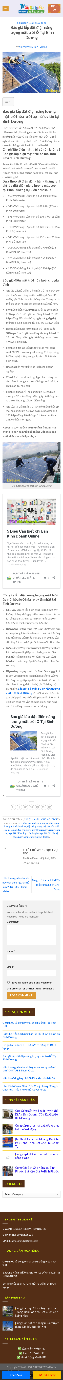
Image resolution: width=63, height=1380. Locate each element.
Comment (13, 921)
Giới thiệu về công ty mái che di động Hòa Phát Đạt (29, 1024)
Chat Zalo (16, 1374)
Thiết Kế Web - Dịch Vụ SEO (33, 47)
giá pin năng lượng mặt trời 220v (40, 833)
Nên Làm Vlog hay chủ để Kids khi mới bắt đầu (29, 1078)
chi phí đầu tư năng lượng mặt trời (33, 823)
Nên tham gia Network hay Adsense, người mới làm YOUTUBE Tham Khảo (30, 1068)
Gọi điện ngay (47, 1374)
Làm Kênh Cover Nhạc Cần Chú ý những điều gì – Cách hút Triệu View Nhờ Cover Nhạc (30, 1087)
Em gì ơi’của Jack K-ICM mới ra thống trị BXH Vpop (46, 884)
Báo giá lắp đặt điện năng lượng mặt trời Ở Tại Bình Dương (30, 1057)
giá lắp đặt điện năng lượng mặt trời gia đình (28, 830)
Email (10, 966)
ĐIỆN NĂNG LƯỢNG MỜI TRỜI (31, 23)
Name (11, 951)
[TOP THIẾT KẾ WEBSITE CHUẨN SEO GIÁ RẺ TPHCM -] (32, 8)
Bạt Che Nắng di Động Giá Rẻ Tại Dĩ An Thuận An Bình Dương (31, 1035)
